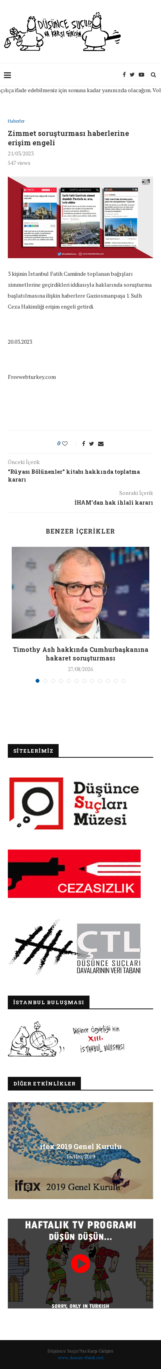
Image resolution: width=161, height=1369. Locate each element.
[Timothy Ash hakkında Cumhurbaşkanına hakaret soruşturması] (80, 593)
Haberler (16, 121)
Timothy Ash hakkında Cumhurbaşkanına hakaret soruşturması (80, 653)
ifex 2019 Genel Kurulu (81, 1146)
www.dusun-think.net (81, 1357)
